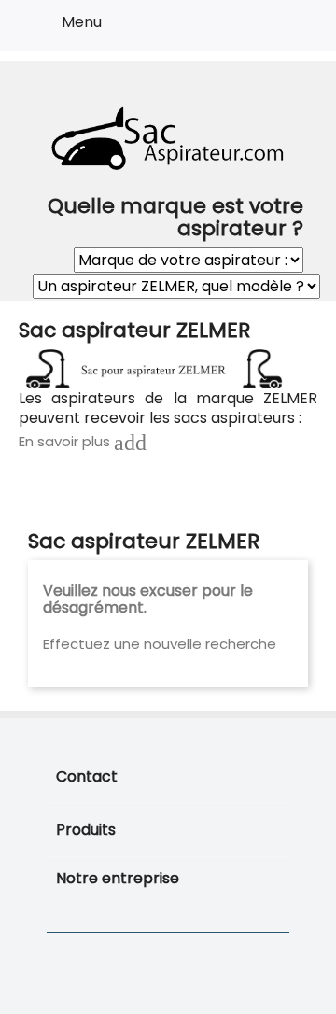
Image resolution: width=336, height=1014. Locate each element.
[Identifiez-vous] (253, 29)
